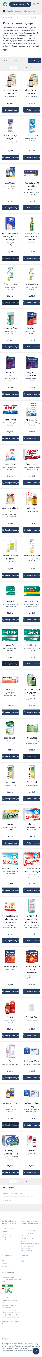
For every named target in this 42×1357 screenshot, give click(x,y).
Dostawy (4, 1234)
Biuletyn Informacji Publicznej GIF (11, 1322)
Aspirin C (10, 601)
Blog (3, 1260)
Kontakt (4, 1240)
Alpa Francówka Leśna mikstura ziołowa (32, 236)
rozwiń (5, 50)
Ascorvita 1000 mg (32, 555)
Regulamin (5, 1231)
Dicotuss (32, 1150)
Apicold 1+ (31, 508)
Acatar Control (31, 135)
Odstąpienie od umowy (9, 1237)
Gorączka (5, 1193)
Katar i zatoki (18, 1193)
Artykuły (4, 1266)
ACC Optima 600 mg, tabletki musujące (32, 185)
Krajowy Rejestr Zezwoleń (9, 1298)
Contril (10, 1016)
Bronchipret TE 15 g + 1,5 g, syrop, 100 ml (32, 692)
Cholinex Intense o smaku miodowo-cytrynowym (10, 918)
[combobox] (20, 4)
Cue (10, 1061)
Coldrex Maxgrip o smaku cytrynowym (32, 969)
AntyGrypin (32, 328)
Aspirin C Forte (31, 601)
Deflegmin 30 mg (31, 1061)
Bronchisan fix (10, 737)
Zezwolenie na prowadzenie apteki (10, 1301)
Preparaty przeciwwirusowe (11, 1197)
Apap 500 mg (10, 419)
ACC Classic (10, 182)
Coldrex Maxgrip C (10, 966)
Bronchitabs (31, 737)
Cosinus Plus (31, 1016)
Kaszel (11, 1193)
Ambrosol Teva (10, 284)
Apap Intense (31, 464)
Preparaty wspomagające (26, 1197)
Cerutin (10, 824)
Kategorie (4, 1263)
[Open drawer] (38, 4)
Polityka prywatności (8, 1228)
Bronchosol (10, 782)
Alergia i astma (29, 11)
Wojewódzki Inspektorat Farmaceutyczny (9, 1306)
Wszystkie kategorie (13, 11)
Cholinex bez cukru (10, 868)
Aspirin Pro (10, 645)
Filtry (32, 61)
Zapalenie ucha (7, 1200)
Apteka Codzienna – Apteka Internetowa (11, 17)
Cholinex (31, 824)
